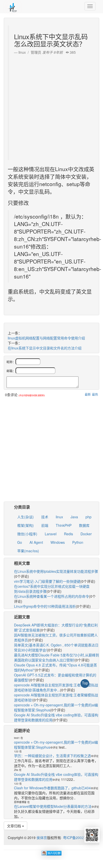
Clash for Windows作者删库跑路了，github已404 (52, 787)
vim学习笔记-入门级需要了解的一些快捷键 (47, 581)
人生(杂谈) (25, 516)
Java (74, 516)
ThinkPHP (64, 525)
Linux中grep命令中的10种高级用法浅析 (45, 606)
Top (85, 682)
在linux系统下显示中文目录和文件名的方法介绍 (45, 347)
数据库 (84, 525)
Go (19, 542)
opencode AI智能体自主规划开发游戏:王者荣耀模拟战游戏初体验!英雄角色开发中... (56, 687)
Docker (86, 533)
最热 (95, 394)
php (89, 516)
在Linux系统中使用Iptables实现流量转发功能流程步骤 (56, 571)
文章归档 (14, 825)
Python (77, 542)
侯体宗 (41, 837)
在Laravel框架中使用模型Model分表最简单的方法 (53, 806)
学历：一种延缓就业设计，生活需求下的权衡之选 (52, 755)
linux (59, 516)
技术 (44, 516)
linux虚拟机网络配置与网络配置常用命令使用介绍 (46, 337)
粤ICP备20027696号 (79, 837)
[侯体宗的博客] (12, 6)
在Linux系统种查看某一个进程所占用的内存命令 (51, 596)
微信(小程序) (27, 533)
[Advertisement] (51, 106)
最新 (88, 394)
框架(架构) (25, 525)
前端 (44, 525)
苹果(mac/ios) (28, 550)
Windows (57, 542)
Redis (68, 533)
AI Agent (36, 542)
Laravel (50, 533)
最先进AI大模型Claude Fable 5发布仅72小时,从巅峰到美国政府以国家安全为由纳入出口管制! (56, 657)
